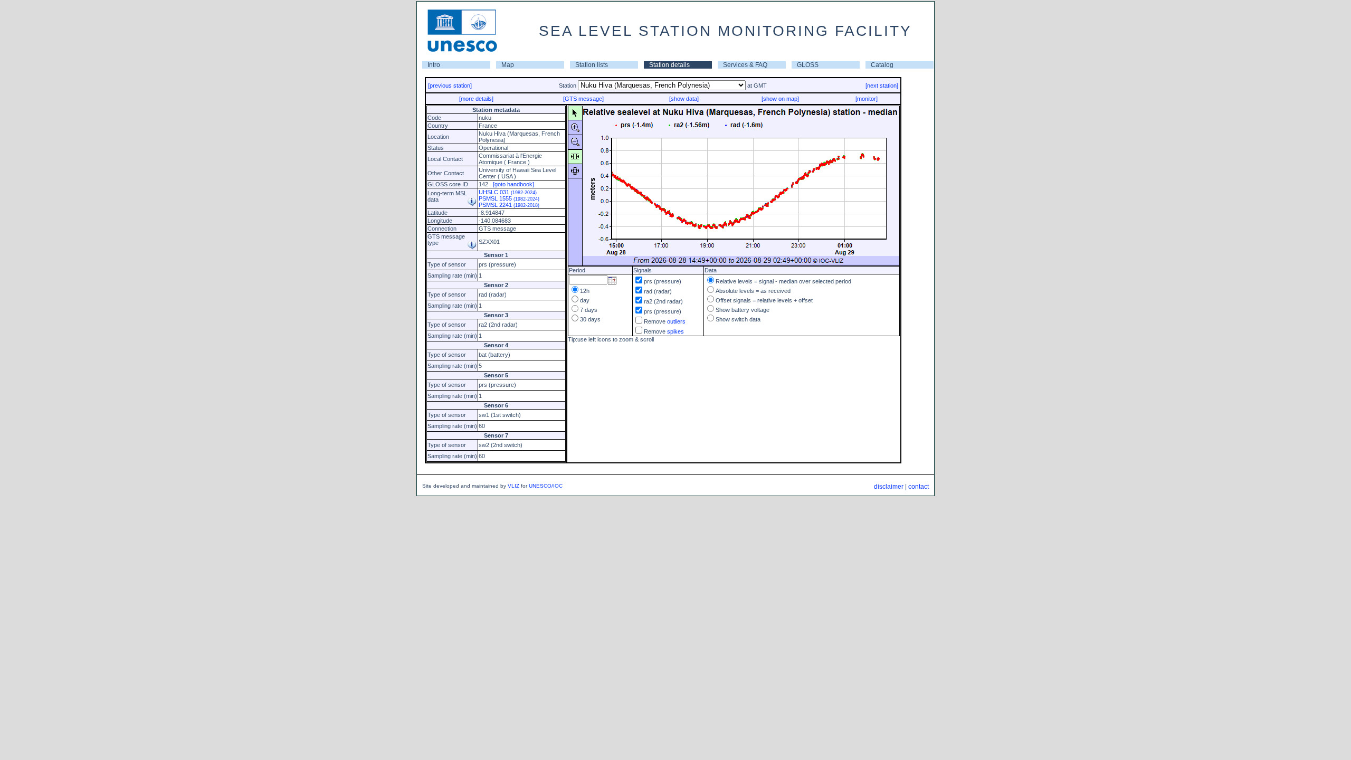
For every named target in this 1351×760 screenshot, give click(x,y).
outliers (676, 321)
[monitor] (866, 99)
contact (918, 486)
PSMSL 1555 (509, 198)
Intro (433, 65)
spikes (675, 331)
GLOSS (808, 65)
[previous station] (450, 85)
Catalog (882, 65)
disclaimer (888, 486)
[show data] (684, 99)
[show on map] (780, 99)
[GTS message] (583, 99)
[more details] (476, 99)
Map (507, 65)
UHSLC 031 (508, 192)
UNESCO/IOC (546, 486)
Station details (669, 65)
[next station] (881, 85)
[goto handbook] (513, 184)
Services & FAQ (745, 65)
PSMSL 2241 (509, 205)
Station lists (591, 65)
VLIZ (513, 486)
